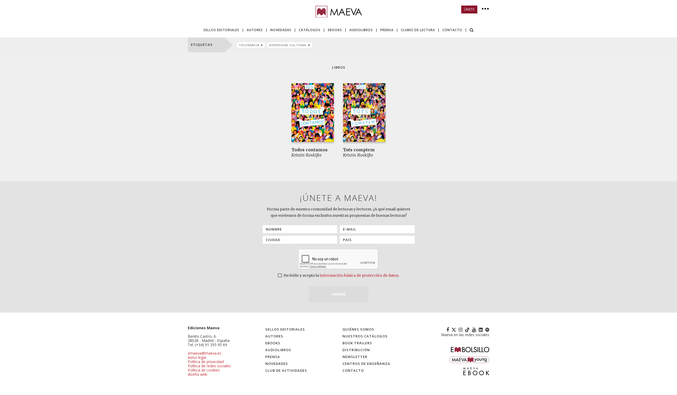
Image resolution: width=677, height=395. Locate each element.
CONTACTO (452, 30)
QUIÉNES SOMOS (358, 329)
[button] (471, 30)
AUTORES (255, 30)
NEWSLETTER (354, 356)
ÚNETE (469, 9)
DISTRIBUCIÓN (356, 349)
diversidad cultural (288, 45)
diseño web (197, 374)
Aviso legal (197, 357)
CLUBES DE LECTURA (418, 30)
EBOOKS (335, 30)
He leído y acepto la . (341, 275)
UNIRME (338, 294)
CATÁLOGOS (310, 30)
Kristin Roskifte (306, 155)
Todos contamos (309, 149)
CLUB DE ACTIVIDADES (286, 370)
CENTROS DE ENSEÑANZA (366, 363)
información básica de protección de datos (359, 275)
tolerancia (249, 45)
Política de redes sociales (209, 365)
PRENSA (387, 30)
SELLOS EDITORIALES (221, 30)
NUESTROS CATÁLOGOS (365, 336)
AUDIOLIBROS (361, 30)
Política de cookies (204, 370)
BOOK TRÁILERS (357, 343)
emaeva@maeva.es (204, 353)
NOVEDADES (280, 30)
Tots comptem (359, 149)
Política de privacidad (206, 361)
